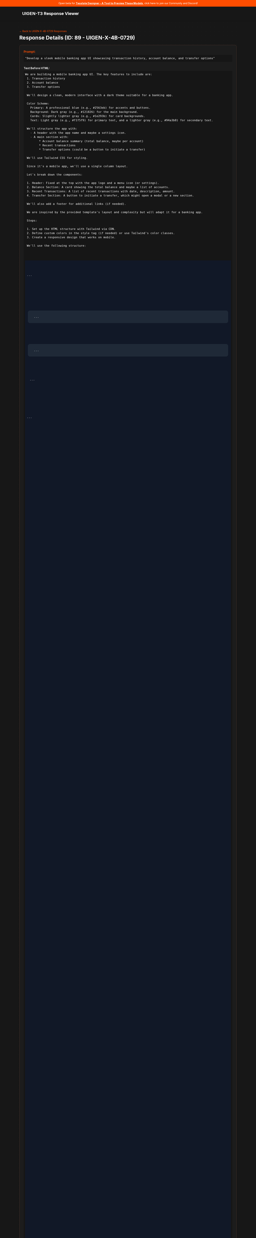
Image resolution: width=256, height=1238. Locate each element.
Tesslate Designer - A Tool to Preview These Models (109, 3)
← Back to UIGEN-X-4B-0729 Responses (43, 31)
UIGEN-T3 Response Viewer (50, 13)
